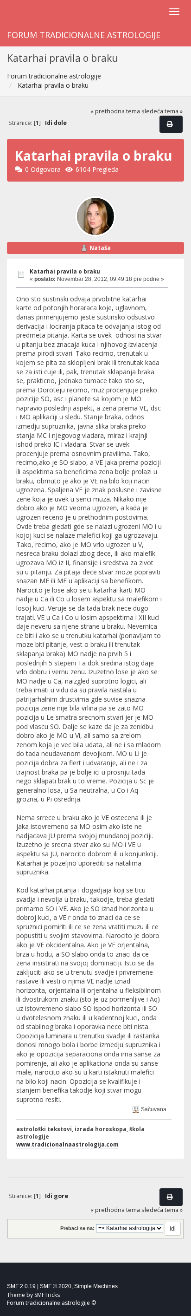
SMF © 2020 (55, 1286)
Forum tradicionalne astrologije (83, 34)
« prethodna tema (115, 111)
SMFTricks (47, 1295)
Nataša (100, 248)
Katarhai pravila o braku (65, 271)
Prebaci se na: (77, 1228)
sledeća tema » (162, 111)
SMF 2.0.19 (21, 1286)
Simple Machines (96, 1286)
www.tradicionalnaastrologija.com (67, 1144)
